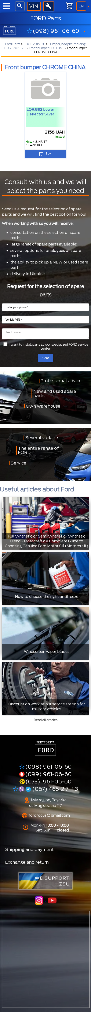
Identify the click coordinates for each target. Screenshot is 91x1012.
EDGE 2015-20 (34, 44)
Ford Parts (12, 44)
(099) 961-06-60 (48, 774)
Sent (45, 358)
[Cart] (70, 5)
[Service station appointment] (48, 6)
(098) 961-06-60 (56, 31)
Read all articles (45, 720)
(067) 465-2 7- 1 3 (54, 789)
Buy (48, 154)
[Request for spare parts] (34, 6)
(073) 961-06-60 (48, 781)
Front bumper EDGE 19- (46, 48)
